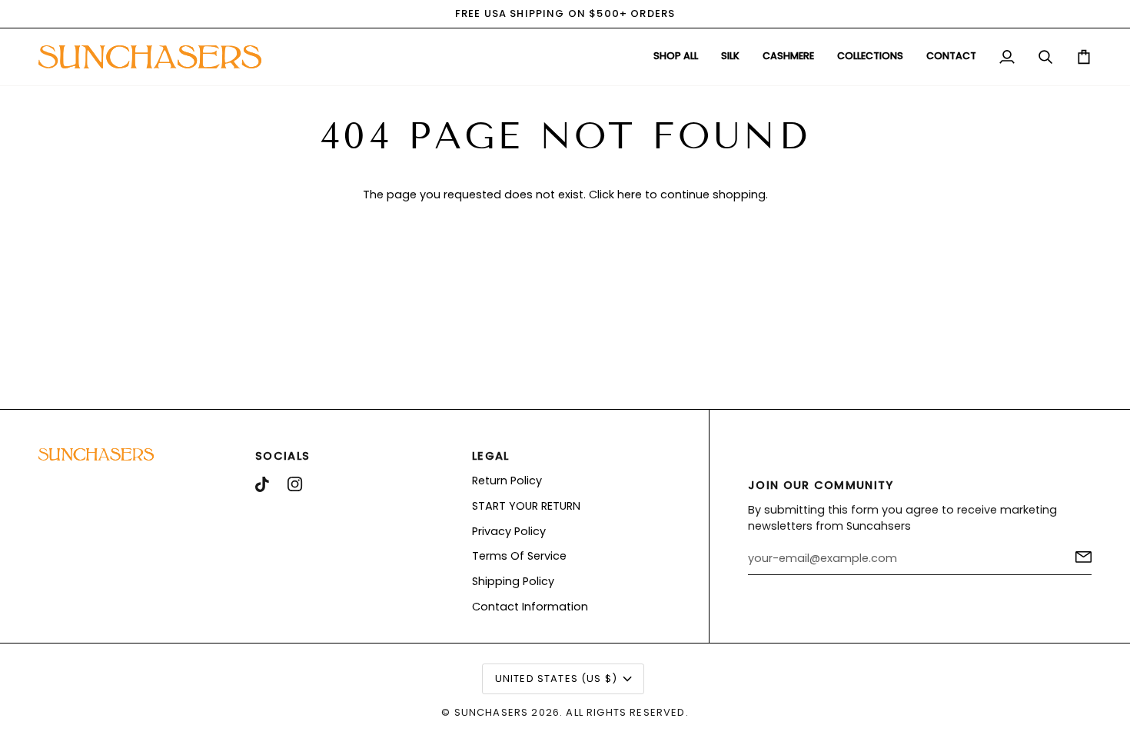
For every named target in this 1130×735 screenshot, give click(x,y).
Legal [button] (491, 456)
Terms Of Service (519, 556)
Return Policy (507, 480)
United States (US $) (556, 678)
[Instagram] (295, 484)
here (629, 194)
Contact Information (530, 606)
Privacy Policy (509, 531)
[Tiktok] (262, 484)
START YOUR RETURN (526, 506)
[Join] (1079, 556)
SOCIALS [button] (282, 456)
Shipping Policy (513, 581)
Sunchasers (491, 712)
